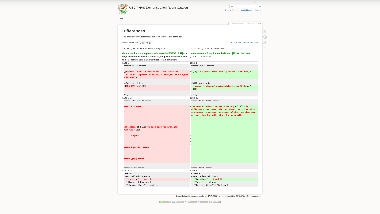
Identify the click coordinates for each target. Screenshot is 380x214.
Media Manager (247, 10)
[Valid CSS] (202, 201)
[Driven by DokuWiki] (215, 201)
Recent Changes (232, 10)
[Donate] (165, 201)
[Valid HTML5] (190, 201)
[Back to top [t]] (265, 48)
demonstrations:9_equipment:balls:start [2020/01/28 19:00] (220, 53)
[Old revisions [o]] (265, 37)
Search (260, 6)
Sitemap (258, 10)
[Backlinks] (265, 43)
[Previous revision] (191, 48)
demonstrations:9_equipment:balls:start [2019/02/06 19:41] (152, 53)
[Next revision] (164, 48)
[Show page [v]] (265, 31)
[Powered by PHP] (178, 201)
